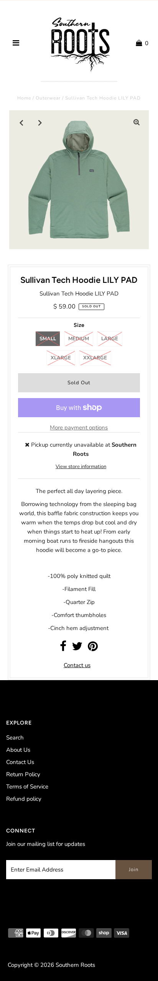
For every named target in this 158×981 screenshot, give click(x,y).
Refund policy (23, 799)
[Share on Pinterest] (93, 648)
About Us (18, 750)
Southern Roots (75, 965)
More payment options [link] (79, 427)
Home (24, 98)
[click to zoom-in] (136, 122)
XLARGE (61, 357)
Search (15, 737)
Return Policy (23, 774)
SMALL (48, 338)
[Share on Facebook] (63, 648)
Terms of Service (27, 786)
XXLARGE (95, 357)
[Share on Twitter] (77, 648)
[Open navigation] (16, 43)
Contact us (77, 665)
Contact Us (20, 762)
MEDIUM (78, 338)
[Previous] (21, 122)
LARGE (109, 338)
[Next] (40, 122)
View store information (81, 466)
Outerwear (48, 98)
